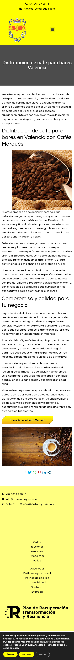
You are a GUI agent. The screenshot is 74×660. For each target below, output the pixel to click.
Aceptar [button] (10, 654)
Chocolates (37, 556)
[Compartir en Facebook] (25, 472)
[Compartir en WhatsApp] (34, 472)
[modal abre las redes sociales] (49, 472)
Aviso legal (37, 568)
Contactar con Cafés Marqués (27, 420)
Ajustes (42, 654)
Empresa (37, 591)
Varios (37, 560)
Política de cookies (37, 577)
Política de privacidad (37, 573)
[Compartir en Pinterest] (39, 472)
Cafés (37, 542)
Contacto (37, 587)
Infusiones (37, 546)
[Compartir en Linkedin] (44, 472)
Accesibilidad (37, 582)
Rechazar (26, 654)
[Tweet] (29, 472)
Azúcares (37, 551)
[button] (52, 29)
